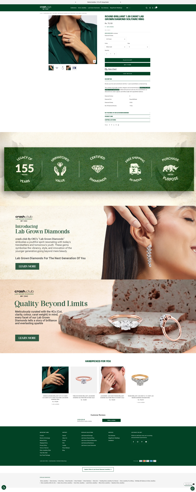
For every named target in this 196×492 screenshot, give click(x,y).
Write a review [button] (111, 420)
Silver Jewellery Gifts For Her (48, 483)
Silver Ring (61, 481)
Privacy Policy (43, 445)
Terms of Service (44, 448)
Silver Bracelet (69, 481)
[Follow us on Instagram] (138, 442)
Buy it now (127, 64)
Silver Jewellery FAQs (45, 450)
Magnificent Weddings (116, 8)
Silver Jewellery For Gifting (127, 481)
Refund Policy (43, 440)
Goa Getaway (104, 8)
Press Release (66, 448)
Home (41, 13)
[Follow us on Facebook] (133, 442)
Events (64, 440)
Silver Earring (53, 481)
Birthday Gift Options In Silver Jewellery (145, 481)
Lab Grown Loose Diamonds (88, 445)
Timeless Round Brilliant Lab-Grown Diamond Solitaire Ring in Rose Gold (84, 396)
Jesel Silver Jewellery (91, 483)
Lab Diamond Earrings (87, 435)
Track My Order (44, 452)
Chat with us (127, 73)
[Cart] (155, 8)
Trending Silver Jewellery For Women (108, 481)
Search (64, 435)
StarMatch (111, 440)
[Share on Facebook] (109, 124)
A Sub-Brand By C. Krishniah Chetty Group (57, 461)
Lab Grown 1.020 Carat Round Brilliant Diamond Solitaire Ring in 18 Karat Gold (112, 396)
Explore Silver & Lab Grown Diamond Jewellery (98, 469)
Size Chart (112, 69)
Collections (73, 8)
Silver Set (95, 481)
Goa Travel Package (45, 455)
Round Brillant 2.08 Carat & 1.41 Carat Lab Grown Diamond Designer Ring (140, 396)
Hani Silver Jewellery (79, 483)
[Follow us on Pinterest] (142, 442)
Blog (63, 450)
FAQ (63, 443)
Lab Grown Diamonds (94, 8)
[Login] (152, 7)
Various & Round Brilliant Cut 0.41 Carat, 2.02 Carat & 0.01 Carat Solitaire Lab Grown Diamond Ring (55, 397)
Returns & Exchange (45, 438)
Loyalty (64, 445)
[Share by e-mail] (116, 124)
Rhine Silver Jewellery (104, 483)
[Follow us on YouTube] (146, 442)
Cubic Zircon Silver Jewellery (64, 483)
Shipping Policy (44, 443)
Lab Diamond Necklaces (87, 443)
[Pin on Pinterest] (111, 124)
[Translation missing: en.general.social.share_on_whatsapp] (118, 124)
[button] (109, 27)
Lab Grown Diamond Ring (87, 438)
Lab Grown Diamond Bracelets (89, 440)
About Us (64, 438)
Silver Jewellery (82, 8)
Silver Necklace (87, 481)
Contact (42, 435)
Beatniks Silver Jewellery (118, 483)
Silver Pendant (78, 481)
